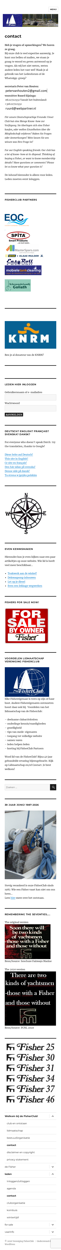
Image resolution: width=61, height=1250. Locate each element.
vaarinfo (9, 1232)
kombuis (12, 1210)
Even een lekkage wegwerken (25, 585)
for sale (9, 1224)
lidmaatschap (15, 1130)
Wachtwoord (12, 403)
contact (11, 1145)
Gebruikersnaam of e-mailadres (23, 392)
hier (13, 897)
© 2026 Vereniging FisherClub (19, 1241)
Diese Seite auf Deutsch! (19, 454)
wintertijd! (13, 1217)
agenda (11, 1188)
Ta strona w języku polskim (21, 475)
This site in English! (16, 458)
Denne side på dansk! (17, 471)
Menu (53, 9)
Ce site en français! (16, 462)
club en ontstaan (17, 1123)
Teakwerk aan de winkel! (22, 573)
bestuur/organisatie (18, 1137)
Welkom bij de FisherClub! (21, 1116)
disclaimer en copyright (21, 1152)
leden (8, 1174)
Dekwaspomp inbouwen (22, 577)
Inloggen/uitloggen (18, 1181)
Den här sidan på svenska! (20, 466)
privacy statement (18, 1159)
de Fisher (10, 1166)
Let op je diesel (16, 581)
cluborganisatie (16, 1203)
